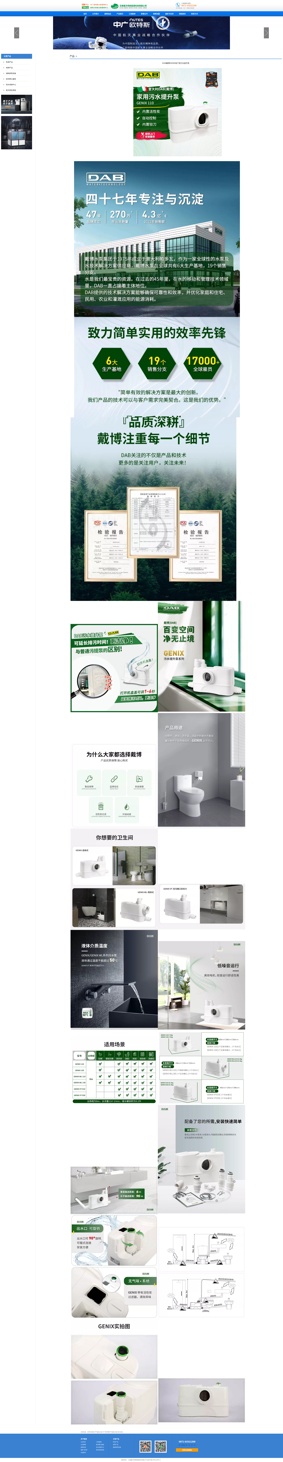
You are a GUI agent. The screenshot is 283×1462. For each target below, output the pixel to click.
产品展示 (120, 14)
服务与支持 (169, 14)
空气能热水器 (98, 1432)
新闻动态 (107, 14)
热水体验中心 (11, 84)
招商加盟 (156, 14)
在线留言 (83, 1452)
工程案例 (132, 14)
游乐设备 (120, 1432)
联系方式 (194, 14)
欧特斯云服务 (11, 79)
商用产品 (9, 68)
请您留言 (182, 14)
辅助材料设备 (11, 73)
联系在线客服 (187, 1450)
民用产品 (9, 62)
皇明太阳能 (90, 1432)
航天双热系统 (11, 90)
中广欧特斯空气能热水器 (110, 1432)
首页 (85, 14)
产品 (72, 56)
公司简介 (95, 14)
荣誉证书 (144, 14)
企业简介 (83, 1442)
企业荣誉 (83, 1444)
